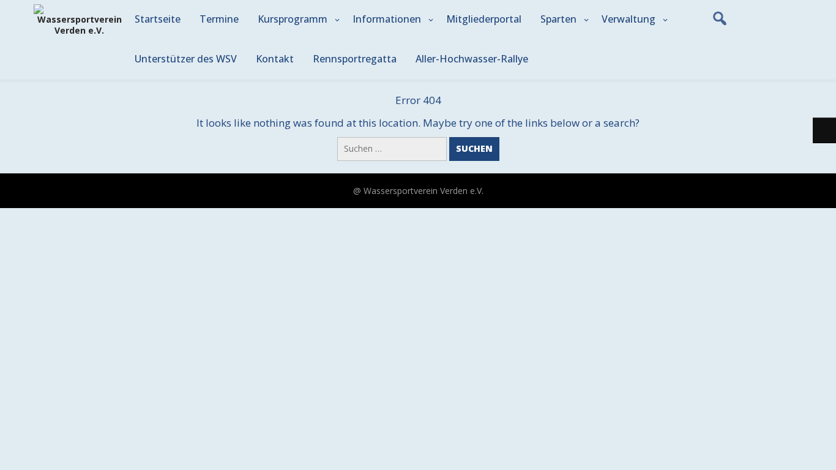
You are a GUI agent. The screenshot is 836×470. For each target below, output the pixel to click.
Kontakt (275, 58)
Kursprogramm (292, 19)
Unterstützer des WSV (186, 58)
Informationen (387, 19)
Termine (219, 19)
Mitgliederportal (483, 19)
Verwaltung (628, 19)
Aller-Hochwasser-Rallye (472, 58)
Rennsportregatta (355, 58)
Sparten (558, 19)
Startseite (158, 19)
